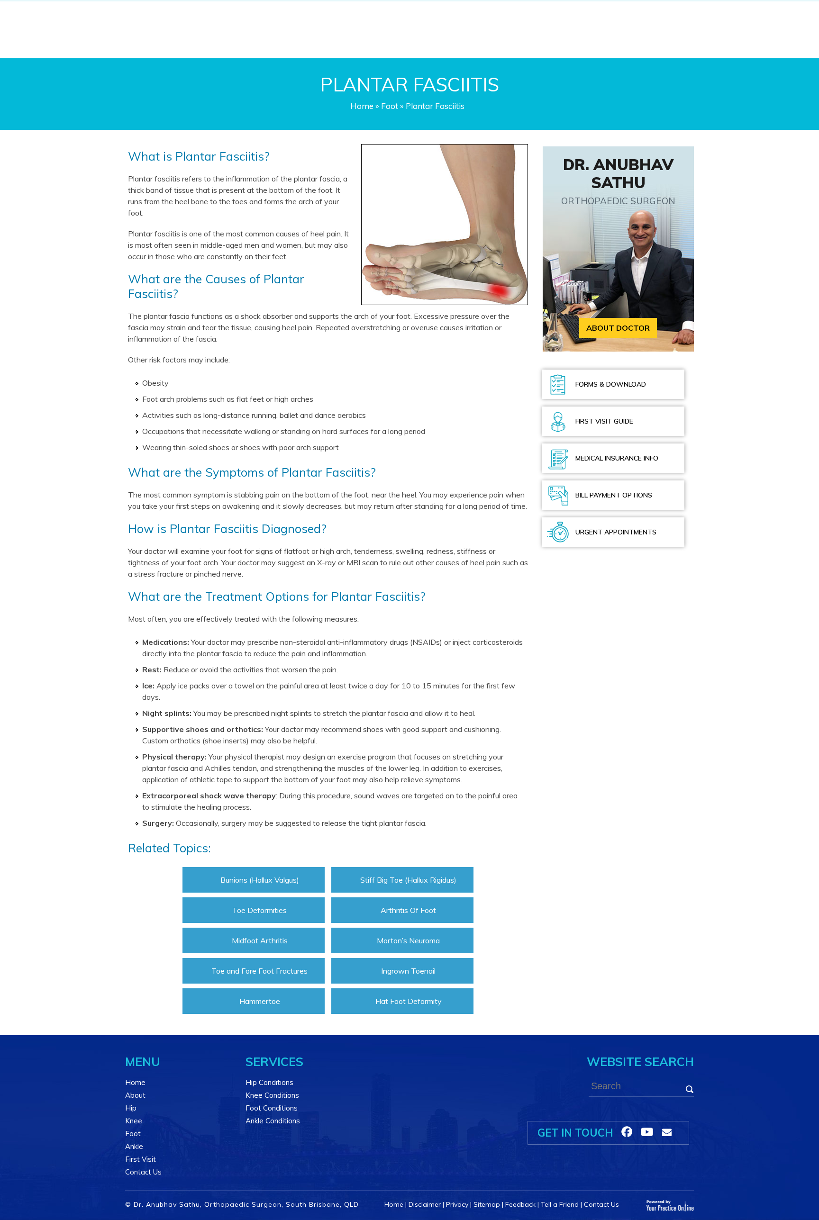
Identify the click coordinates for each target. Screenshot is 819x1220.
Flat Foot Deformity (408, 1001)
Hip (130, 1107)
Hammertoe (259, 1001)
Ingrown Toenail (408, 971)
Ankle (134, 1146)
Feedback (520, 1204)
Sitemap (486, 1204)
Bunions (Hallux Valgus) (259, 880)
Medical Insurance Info (616, 458)
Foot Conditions (272, 1107)
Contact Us (143, 1171)
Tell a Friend (560, 1204)
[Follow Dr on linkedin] (647, 1132)
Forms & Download (610, 384)
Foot (389, 106)
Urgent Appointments (615, 532)
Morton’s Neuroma (408, 940)
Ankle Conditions (273, 1120)
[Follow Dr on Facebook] (627, 1132)
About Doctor (618, 328)
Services (274, 1061)
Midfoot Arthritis (260, 940)
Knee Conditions (272, 1095)
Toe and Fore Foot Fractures (259, 971)
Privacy (457, 1204)
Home (361, 106)
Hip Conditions (269, 1082)
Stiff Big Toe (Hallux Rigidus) (408, 880)
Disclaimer (425, 1204)
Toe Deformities (259, 910)
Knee (133, 1120)
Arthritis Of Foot (408, 910)
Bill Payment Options (613, 495)
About (135, 1095)
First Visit (140, 1159)
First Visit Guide (604, 421)
